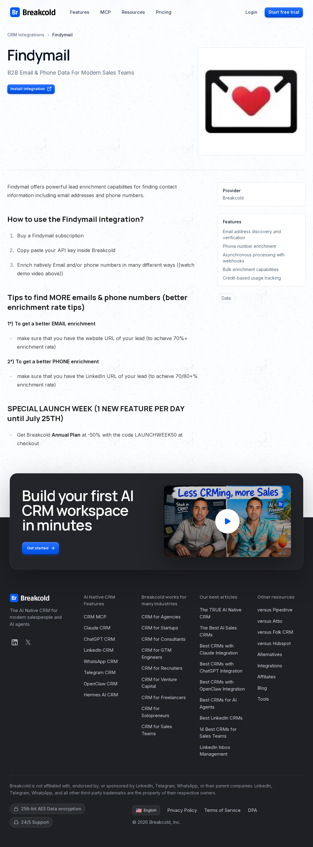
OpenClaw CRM (100, 684)
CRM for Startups (160, 628)
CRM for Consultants (164, 639)
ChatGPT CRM (99, 639)
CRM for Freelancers (164, 697)
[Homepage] (32, 12)
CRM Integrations (25, 34)
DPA (252, 810)
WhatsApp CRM (101, 661)
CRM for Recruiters (162, 668)
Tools (263, 699)
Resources (133, 12)
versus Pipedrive (275, 610)
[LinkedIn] (15, 642)
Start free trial (283, 12)
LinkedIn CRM (98, 650)
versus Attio (269, 621)
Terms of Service (222, 810)
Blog (262, 688)
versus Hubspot (274, 643)
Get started (38, 547)
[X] (28, 642)
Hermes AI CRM (101, 695)
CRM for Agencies (161, 617)
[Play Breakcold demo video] (227, 521)
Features (79, 12)
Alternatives (269, 654)
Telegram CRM (100, 672)
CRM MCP (95, 617)
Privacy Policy (182, 810)
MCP (105, 12)
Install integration (27, 88)
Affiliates (266, 677)
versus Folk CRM (275, 632)
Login (251, 12)
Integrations (269, 666)
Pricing (163, 12)
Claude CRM (97, 628)
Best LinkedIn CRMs (221, 718)
